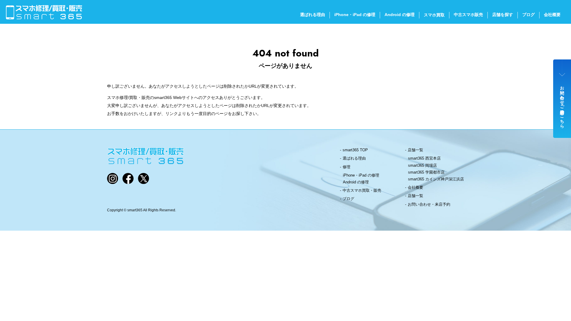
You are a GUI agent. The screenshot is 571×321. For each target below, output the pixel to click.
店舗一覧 (415, 150)
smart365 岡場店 (422, 165)
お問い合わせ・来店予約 (429, 204)
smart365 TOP (355, 150)
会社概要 (552, 14)
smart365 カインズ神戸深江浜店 (436, 179)
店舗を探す (502, 14)
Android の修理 (400, 14)
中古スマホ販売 (468, 14)
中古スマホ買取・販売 (362, 190)
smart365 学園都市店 (426, 172)
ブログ (528, 14)
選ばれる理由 (312, 14)
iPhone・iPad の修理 (354, 14)
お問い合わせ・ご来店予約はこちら (562, 104)
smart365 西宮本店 (424, 158)
